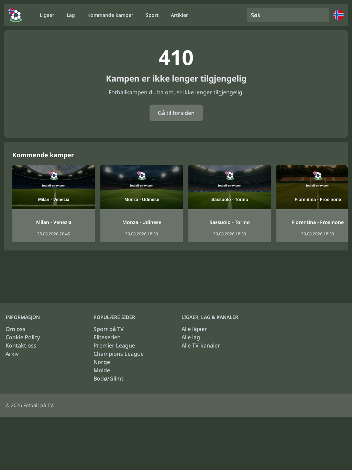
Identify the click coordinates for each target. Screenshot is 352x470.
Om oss (15, 329)
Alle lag (191, 337)
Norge (102, 362)
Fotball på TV (38, 405)
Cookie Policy (23, 337)
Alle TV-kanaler (201, 345)
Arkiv (12, 353)
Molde (102, 370)
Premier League (114, 345)
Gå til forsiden (176, 113)
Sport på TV (109, 329)
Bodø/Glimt (108, 378)
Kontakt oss (21, 345)
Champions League (119, 353)
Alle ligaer (194, 329)
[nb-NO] (15, 15)
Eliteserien (107, 337)
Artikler (179, 15)
